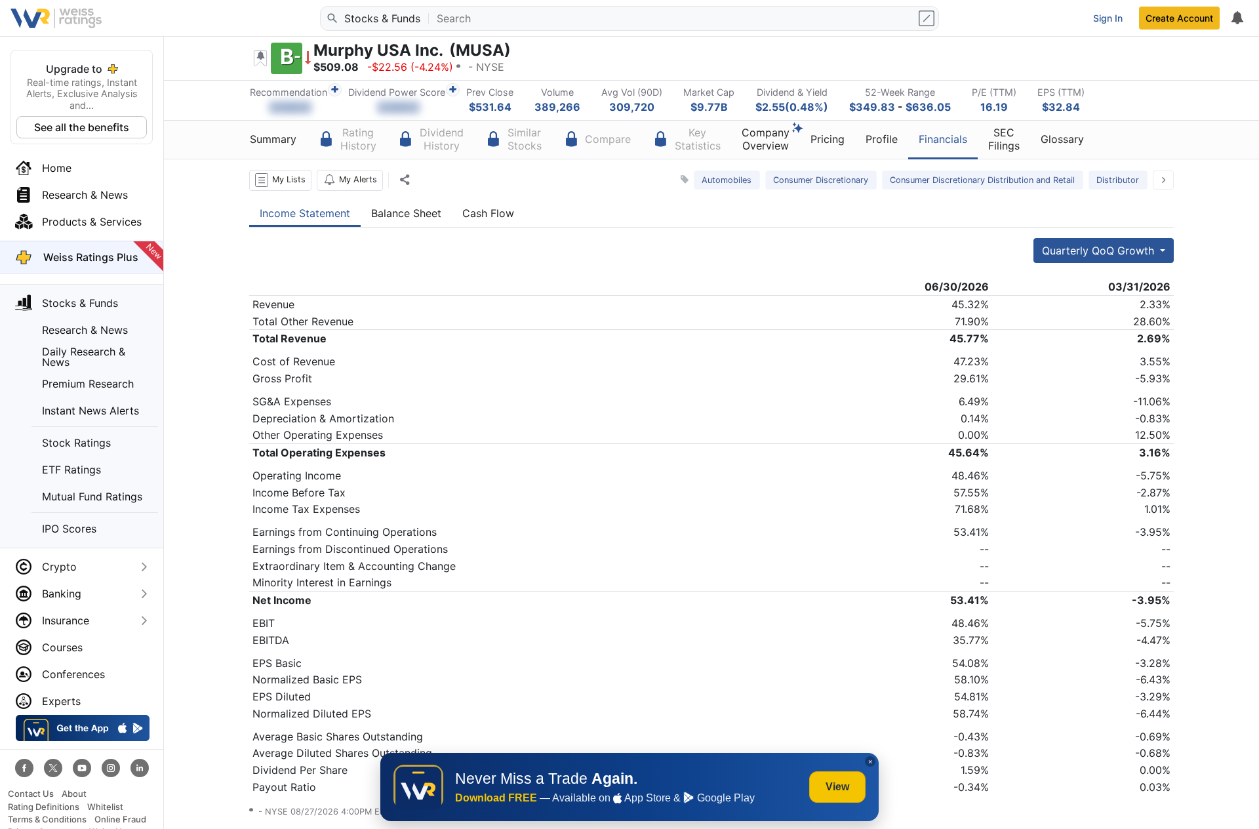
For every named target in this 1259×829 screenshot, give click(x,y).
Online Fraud (120, 819)
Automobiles (726, 180)
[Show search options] (927, 18)
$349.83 (872, 106)
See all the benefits (81, 127)
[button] (280, 180)
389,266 (557, 106)
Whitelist (105, 807)
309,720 (631, 106)
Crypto (59, 566)
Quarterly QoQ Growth (1099, 250)
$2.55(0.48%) (791, 106)
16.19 (994, 106)
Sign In (1108, 18)
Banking (61, 593)
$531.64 (490, 106)
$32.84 (1061, 106)
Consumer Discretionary (820, 180)
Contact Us (31, 794)
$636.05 (928, 106)
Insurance (65, 620)
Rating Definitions (43, 807)
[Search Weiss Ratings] (331, 18)
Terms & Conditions (47, 819)
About (74, 794)
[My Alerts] (1237, 18)
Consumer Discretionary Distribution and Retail (982, 180)
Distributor (1117, 180)
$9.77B (709, 106)
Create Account (1179, 18)
